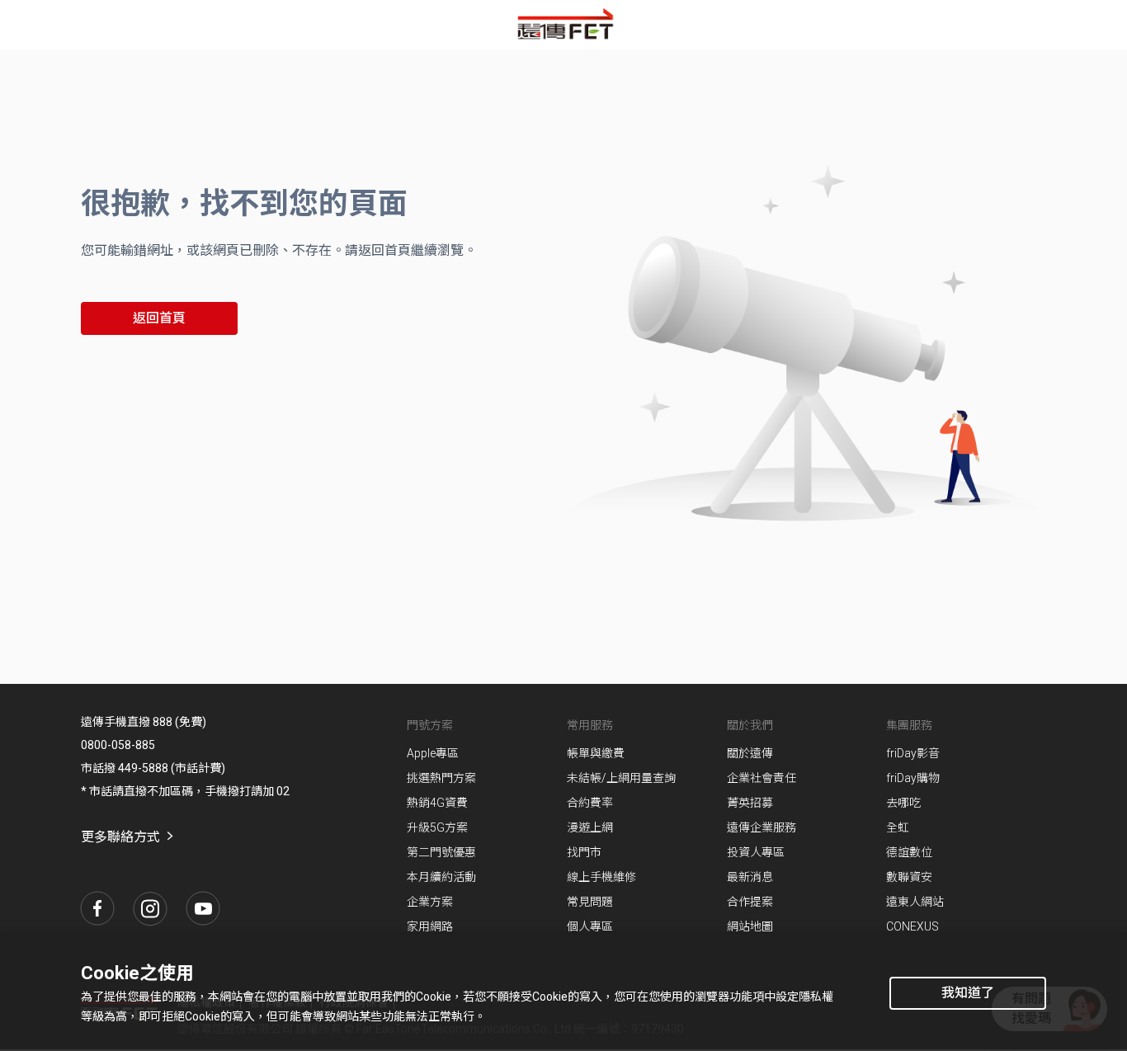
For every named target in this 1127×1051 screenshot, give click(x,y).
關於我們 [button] (750, 725)
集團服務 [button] (909, 725)
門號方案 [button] (430, 725)
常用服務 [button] (590, 725)
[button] (97, 908)
